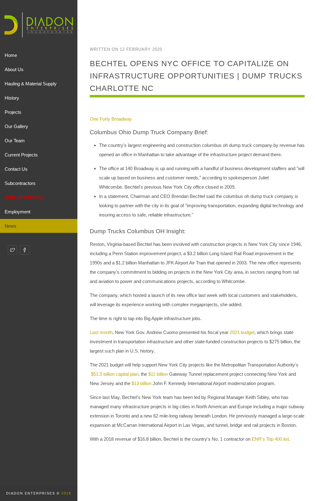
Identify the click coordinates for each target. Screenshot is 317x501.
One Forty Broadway (111, 119)
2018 (66, 493)
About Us (14, 69)
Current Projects (21, 154)
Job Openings (24, 197)
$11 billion (158, 374)
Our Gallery (16, 126)
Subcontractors (20, 183)
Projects (13, 112)
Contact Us (16, 169)
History (12, 98)
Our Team (15, 140)
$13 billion (141, 383)
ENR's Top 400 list (270, 439)
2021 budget (242, 332)
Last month (101, 332)
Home (11, 55)
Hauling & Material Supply (31, 83)
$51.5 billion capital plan (114, 374)
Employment (17, 211)
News (10, 226)
